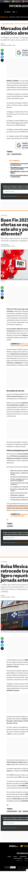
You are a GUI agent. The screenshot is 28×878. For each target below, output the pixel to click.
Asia (8, 154)
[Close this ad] (27, 870)
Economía (3, 23)
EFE (3, 595)
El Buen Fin (10, 526)
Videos (8, 12)
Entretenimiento (17, 858)
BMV (20, 811)
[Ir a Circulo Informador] (15, 0)
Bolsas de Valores (16, 154)
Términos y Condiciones (22, 196)
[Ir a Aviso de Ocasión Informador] (7, 0)
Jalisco (9, 856)
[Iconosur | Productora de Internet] (7, 867)
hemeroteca (19, 860)
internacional (23, 856)
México (15, 856)
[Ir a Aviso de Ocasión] (13, 844)
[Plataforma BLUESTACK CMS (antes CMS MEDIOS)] (13, 867)
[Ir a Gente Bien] (24, 0)
